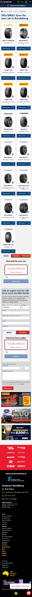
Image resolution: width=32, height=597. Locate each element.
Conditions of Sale (21, 589)
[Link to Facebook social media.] (16, 593)
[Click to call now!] (18, 2)
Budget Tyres (5, 565)
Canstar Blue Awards (7, 563)
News (4, 551)
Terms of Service (16, 384)
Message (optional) (7, 371)
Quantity (23, 305)
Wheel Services (6, 541)
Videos (4, 555)
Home (4, 11)
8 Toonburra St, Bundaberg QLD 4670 (16, 492)
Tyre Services (5, 538)
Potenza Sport (8, 129)
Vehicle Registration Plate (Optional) (9, 365)
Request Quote (8, 388)
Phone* (11, 316)
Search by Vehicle (6, 516)
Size (3, 305)
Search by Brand (6, 520)
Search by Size (6, 518)
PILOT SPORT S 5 (23, 215)
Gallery (4, 553)
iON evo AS (24, 129)
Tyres (3, 514)
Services (4, 532)
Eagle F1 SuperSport (8, 40)
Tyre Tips (4, 524)
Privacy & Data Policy (11, 589)
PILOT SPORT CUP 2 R (23, 185)
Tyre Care (4, 522)
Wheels (4, 526)
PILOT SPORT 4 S (8, 157)
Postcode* (5, 326)
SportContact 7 (23, 40)
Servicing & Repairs (7, 536)
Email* (4, 321)
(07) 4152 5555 (10, 496)
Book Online (6, 547)
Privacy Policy (5, 384)
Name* (4, 310)
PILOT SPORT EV (8, 215)
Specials (4, 543)
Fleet (3, 549)
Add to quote (6, 48)
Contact (4, 545)
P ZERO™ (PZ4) (8, 70)
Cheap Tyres (5, 567)
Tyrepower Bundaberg (17, 5)
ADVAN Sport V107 (8, 244)
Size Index (4, 561)
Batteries (4, 534)
